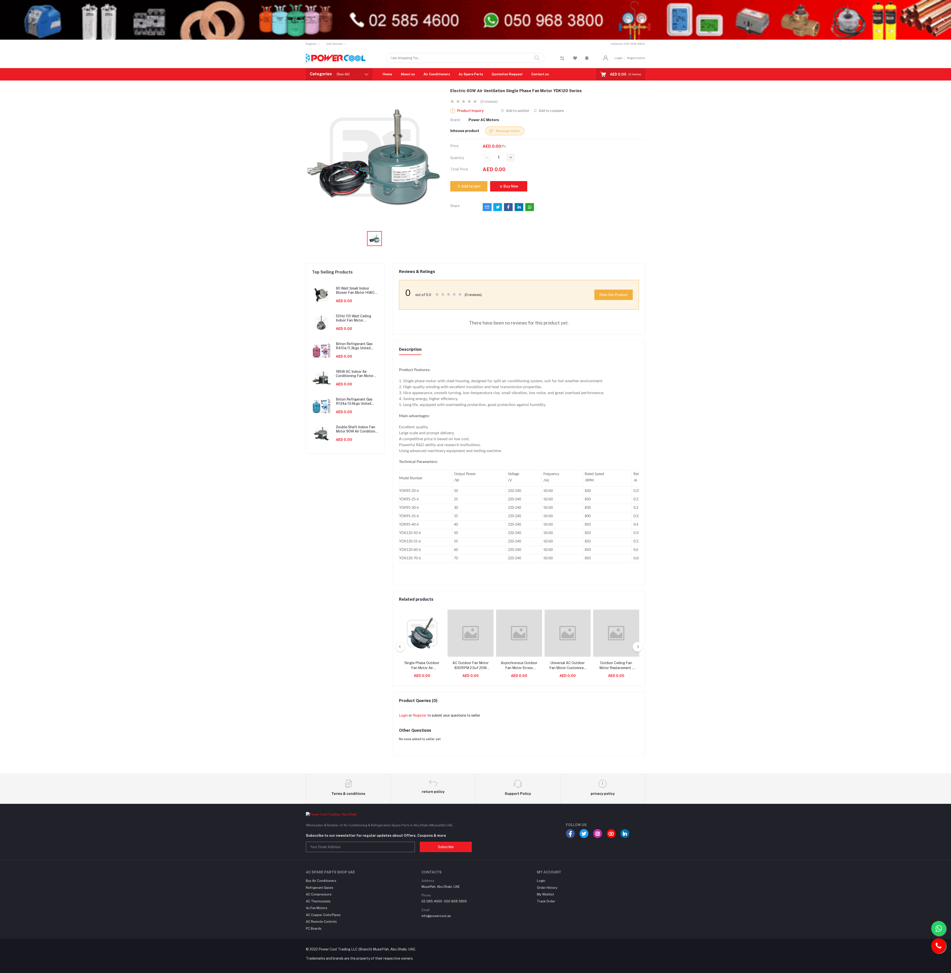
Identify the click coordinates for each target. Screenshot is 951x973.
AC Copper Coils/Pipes (323, 915)
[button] (587, 58)
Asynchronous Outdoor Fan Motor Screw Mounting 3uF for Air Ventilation (519, 665)
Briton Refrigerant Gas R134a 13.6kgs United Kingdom (354, 401)
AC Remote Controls (321, 921)
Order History (547, 888)
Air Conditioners (436, 74)
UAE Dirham (334, 44)
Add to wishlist (517, 111)
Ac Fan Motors (316, 908)
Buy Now (510, 186)
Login (618, 58)
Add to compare (551, 111)
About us (408, 74)
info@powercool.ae (436, 916)
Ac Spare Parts (471, 74)
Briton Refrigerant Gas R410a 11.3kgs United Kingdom (354, 346)
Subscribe (446, 847)
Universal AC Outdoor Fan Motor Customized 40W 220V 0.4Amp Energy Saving (567, 665)
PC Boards (313, 928)
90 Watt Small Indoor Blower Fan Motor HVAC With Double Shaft (355, 290)
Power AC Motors (484, 120)
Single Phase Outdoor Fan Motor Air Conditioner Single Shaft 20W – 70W (421, 665)
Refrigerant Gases (319, 888)
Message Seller (507, 131)
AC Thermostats (318, 901)
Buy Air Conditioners (321, 881)
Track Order (546, 901)
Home (387, 74)
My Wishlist (545, 894)
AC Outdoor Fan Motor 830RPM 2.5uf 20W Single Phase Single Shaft (470, 665)
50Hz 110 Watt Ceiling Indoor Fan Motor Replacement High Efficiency (353, 318)
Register (419, 715)
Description (410, 349)
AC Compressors (319, 894)
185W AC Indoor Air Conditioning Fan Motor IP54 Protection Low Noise (354, 374)
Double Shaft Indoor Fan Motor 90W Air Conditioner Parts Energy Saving (357, 429)
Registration (636, 58)
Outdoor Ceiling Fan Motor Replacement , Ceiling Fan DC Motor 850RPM (616, 665)
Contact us (540, 74)
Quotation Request (507, 74)
